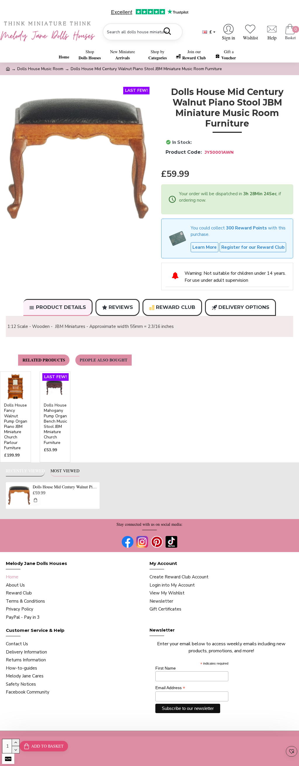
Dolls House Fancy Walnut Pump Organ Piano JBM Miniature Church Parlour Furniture (15, 427)
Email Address (170, 688)
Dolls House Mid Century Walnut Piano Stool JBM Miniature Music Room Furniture (65, 487)
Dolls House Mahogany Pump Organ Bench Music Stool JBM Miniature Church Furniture (55, 424)
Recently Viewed (25, 470)
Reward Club (175, 307)
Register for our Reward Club (252, 247)
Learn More (204, 247)
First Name (165, 668)
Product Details (61, 307)
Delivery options (243, 307)
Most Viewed (65, 470)
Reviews (121, 307)
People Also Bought (103, 360)
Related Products (43, 360)
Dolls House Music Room (40, 69)
